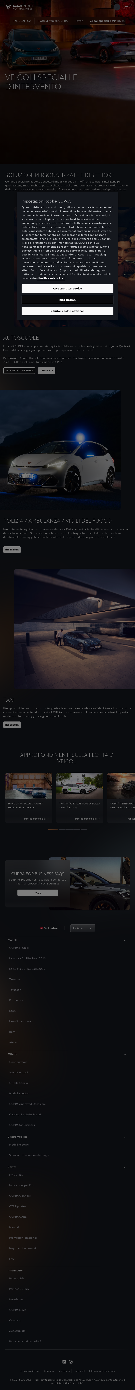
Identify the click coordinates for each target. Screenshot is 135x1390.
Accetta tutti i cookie (67, 288)
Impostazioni (68, 299)
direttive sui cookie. (51, 278)
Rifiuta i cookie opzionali (67, 311)
